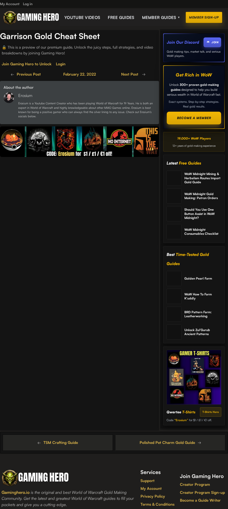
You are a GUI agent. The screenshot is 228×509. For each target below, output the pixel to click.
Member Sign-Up (204, 17)
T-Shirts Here (210, 412)
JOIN (215, 42)
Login (60, 64)
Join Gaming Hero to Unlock (26, 64)
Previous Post (29, 74)
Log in (28, 4)
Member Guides (161, 17)
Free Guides (121, 17)
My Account (151, 488)
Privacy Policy (152, 496)
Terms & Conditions (157, 504)
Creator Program (195, 484)
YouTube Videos (82, 17)
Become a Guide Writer (200, 500)
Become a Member (194, 118)
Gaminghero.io (16, 492)
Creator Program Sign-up (202, 492)
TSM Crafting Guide (60, 442)
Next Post (130, 74)
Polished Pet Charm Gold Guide (167, 442)
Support (147, 480)
